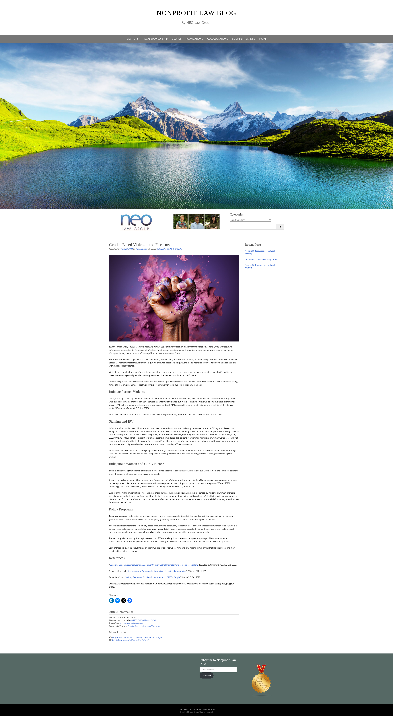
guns (142, 623)
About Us (187, 709)
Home (180, 709)
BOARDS (177, 38)
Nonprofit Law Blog (196, 13)
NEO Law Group (209, 709)
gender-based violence (129, 623)
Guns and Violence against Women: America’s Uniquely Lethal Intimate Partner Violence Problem (154, 564)
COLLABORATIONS (217, 38)
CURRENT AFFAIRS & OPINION (169, 249)
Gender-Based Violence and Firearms (144, 626)
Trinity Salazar (142, 249)
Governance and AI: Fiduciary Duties (261, 259)
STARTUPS (132, 38)
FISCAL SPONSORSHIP (155, 38)
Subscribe (206, 675)
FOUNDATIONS (194, 38)
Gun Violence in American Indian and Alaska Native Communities (156, 571)
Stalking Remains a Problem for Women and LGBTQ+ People (152, 577)
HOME (263, 38)
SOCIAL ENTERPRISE (243, 38)
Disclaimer (197, 709)
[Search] (280, 227)
